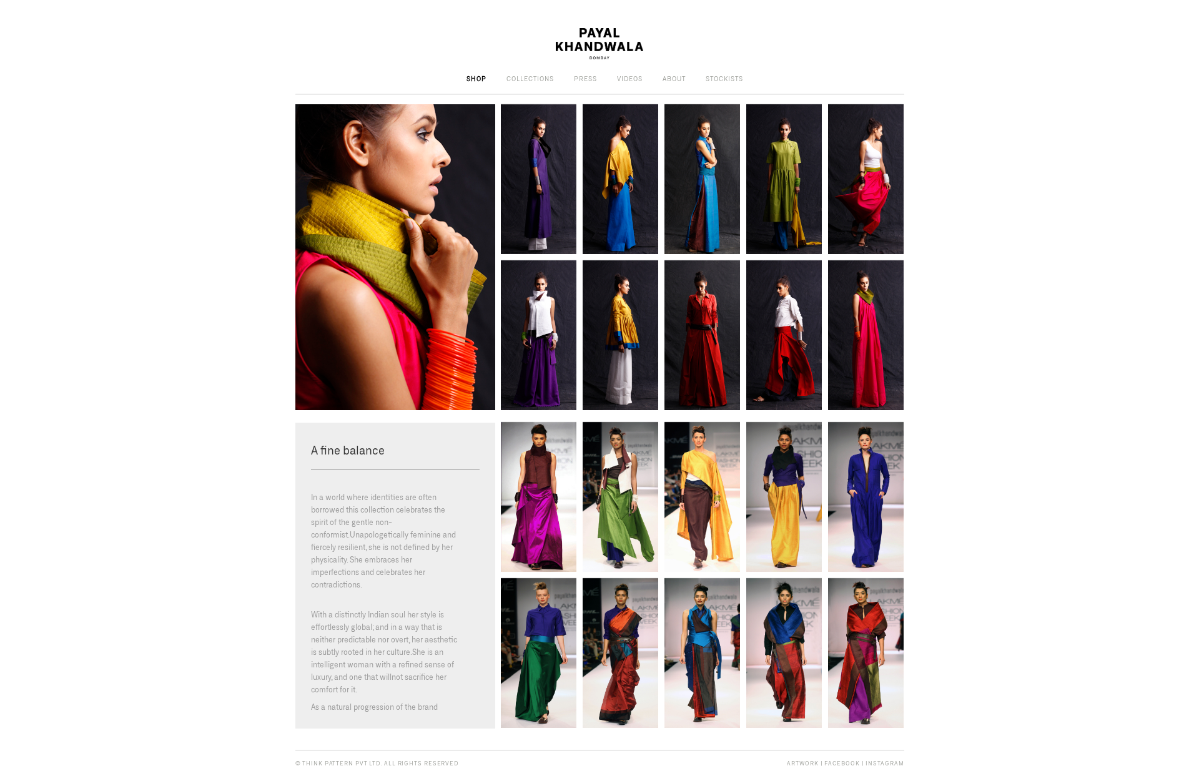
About (674, 78)
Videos (630, 78)
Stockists (724, 78)
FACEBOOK (841, 763)
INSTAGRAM (885, 763)
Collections (530, 78)
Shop (476, 78)
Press (585, 78)
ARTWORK (802, 763)
